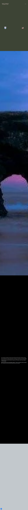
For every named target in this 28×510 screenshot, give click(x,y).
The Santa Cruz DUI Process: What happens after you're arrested (11, 363)
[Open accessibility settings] (1, 508)
